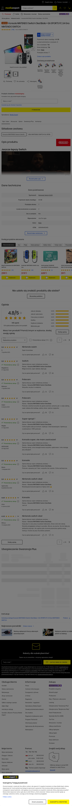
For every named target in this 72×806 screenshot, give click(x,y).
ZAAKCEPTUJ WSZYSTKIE (58, 802)
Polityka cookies (7, 797)
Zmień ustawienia (37, 802)
